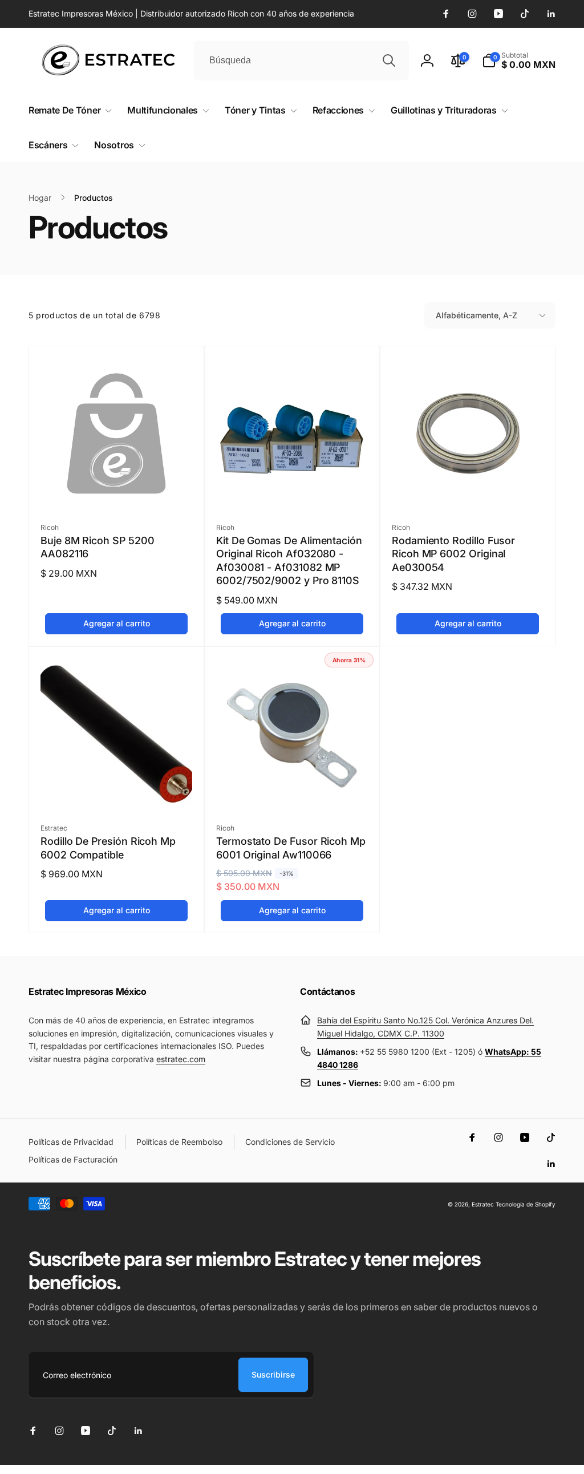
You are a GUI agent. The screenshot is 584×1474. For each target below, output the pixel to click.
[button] (518, 60)
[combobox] (301, 60)
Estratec (483, 1204)
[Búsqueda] (389, 60)
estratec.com (180, 1059)
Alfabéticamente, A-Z (476, 315)
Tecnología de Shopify (525, 1204)
